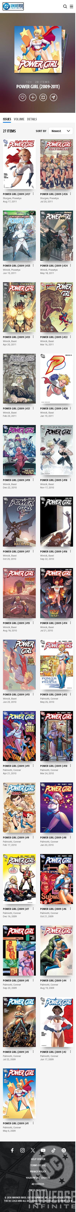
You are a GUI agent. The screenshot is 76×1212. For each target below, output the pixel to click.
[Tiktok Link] (53, 1150)
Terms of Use (38, 1165)
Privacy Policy (38, 1171)
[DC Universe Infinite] (13, 6)
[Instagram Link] (22, 1150)
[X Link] (33, 1150)
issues (7, 119)
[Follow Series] (43, 97)
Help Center (38, 1159)
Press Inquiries (38, 1190)
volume (19, 119)
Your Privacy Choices (38, 1178)
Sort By (41, 131)
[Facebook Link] (12, 1150)
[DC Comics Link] (64, 1150)
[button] (65, 6)
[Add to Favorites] (22, 97)
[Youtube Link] (43, 1150)
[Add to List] (33, 97)
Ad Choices (38, 1184)
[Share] (53, 97)
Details (32, 119)
